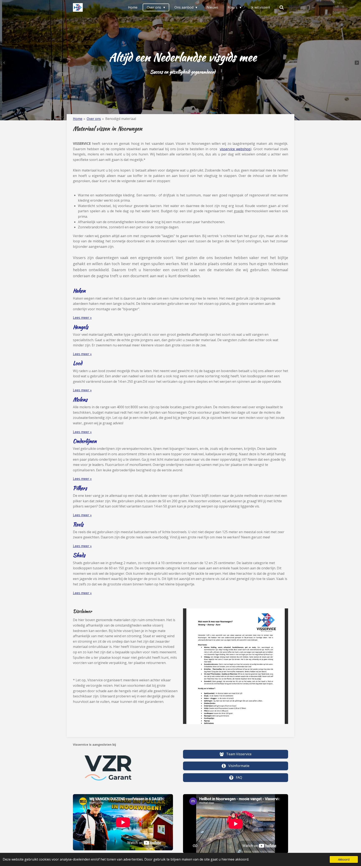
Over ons (94, 118)
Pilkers (80, 488)
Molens (80, 399)
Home (77, 118)
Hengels (80, 327)
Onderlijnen (85, 441)
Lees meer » (82, 317)
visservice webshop (235, 149)
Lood (77, 363)
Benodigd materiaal (120, 118)
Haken (79, 290)
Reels (78, 524)
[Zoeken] (281, 7)
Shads (79, 555)
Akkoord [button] (344, 859)
